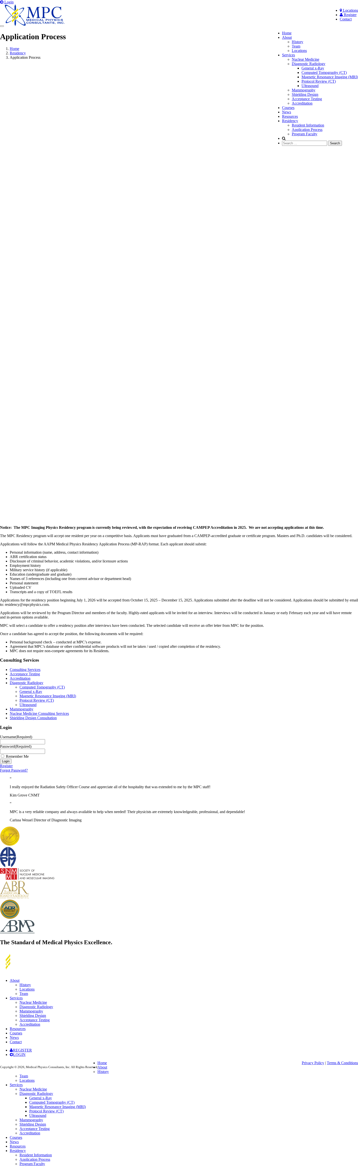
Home (287, 33)
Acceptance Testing (307, 99)
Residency (290, 121)
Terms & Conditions (342, 1063)
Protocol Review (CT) (318, 81)
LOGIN (19, 1054)
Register (350, 15)
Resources (290, 116)
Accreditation (302, 103)
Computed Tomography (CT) (324, 72)
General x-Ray (312, 68)
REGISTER (22, 1050)
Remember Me (17, 756)
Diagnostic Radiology (308, 64)
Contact (346, 19)
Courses (288, 108)
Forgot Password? (14, 770)
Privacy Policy (313, 1063)
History (297, 42)
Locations (350, 10)
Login (8, 2)
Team (296, 46)
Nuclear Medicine (305, 59)
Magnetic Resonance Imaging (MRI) (329, 77)
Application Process (307, 130)
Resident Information (308, 125)
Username (16, 737)
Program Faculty (304, 134)
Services (288, 55)
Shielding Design (305, 94)
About (287, 37)
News (286, 112)
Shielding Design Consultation (33, 718)
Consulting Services (25, 670)
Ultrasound (310, 86)
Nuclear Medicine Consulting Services (39, 713)
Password (15, 746)
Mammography (303, 90)
